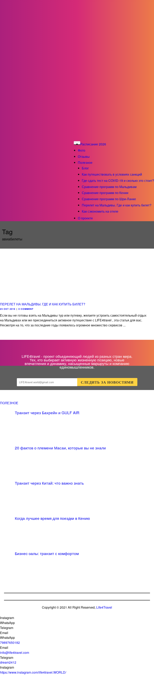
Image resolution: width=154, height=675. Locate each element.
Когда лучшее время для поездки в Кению (52, 518)
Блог (85, 168)
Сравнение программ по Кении (105, 192)
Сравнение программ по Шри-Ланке (109, 199)
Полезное (85, 162)
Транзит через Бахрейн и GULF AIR (47, 412)
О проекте (85, 218)
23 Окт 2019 (7, 308)
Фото (81, 150)
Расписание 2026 (93, 144)
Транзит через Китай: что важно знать (49, 483)
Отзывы (84, 156)
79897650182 (10, 642)
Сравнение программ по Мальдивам (109, 186)
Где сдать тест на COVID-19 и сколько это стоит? (118, 180)
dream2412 (8, 662)
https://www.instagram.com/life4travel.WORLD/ (33, 672)
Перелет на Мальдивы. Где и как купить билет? (116, 205)
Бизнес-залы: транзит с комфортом (47, 553)
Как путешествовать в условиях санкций (112, 174)
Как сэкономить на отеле (100, 211)
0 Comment (25, 308)
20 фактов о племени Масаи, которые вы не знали (60, 447)
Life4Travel (104, 607)
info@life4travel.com (14, 652)
